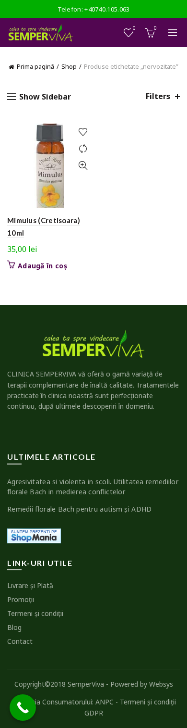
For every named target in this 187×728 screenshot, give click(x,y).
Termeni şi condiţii (35, 613)
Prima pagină (35, 66)
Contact (20, 641)
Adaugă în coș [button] (42, 266)
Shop (69, 66)
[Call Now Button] (23, 707)
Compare (82, 148)
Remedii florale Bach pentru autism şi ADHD (79, 509)
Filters (158, 96)
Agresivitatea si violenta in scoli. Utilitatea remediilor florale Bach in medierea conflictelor (92, 486)
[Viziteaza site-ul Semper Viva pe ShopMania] (34, 535)
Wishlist (134, 28)
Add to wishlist (82, 132)
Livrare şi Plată (30, 585)
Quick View (82, 165)
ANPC (104, 701)
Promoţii (20, 599)
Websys (161, 684)
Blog (14, 627)
